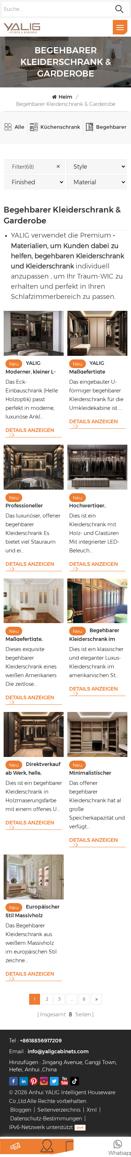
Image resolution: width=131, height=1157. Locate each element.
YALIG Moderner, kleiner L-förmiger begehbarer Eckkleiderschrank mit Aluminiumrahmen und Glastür (32, 367)
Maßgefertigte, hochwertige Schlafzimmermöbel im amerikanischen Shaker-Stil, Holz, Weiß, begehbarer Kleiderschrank (31, 634)
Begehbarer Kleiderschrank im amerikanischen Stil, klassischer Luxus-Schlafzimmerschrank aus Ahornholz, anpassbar (97, 634)
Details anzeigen (29, 430)
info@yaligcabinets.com (58, 1051)
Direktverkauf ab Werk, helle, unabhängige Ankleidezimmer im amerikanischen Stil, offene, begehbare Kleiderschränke (32, 768)
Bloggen (20, 1110)
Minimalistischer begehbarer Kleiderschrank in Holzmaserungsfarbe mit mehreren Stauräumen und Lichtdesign (96, 768)
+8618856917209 (41, 1040)
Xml (92, 1110)
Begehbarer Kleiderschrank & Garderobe (65, 104)
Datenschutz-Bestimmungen (46, 1118)
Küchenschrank (60, 127)
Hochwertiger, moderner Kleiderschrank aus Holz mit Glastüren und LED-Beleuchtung (97, 501)
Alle (19, 127)
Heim (65, 97)
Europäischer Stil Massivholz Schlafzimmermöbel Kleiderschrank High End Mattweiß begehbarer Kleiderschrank (32, 910)
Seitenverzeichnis (58, 1110)
